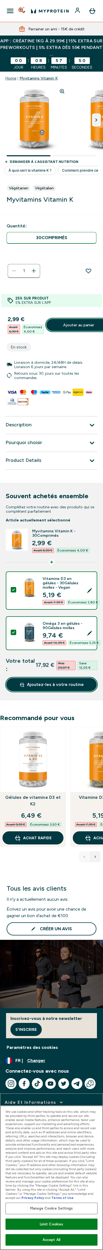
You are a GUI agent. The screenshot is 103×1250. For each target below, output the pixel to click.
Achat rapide (37, 838)
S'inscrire (26, 1029)
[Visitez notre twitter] (63, 1083)
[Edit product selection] (89, 590)
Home (10, 78)
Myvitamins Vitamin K (39, 78)
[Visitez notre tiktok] (37, 1083)
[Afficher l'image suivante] (96, 120)
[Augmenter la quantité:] (34, 270)
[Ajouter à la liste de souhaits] (88, 271)
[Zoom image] (62, 91)
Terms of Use (62, 1198)
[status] (24, 270)
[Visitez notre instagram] (10, 1083)
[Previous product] (84, 856)
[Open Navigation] (10, 11)
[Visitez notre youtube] (50, 1083)
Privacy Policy (32, 1198)
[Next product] (95, 856)
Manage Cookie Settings (51, 1208)
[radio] (51, 238)
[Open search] (22, 11)
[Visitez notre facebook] (24, 1083)
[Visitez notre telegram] (76, 1083)
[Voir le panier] (92, 11)
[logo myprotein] (50, 11)
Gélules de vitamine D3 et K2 (33, 800)
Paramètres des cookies (32, 1047)
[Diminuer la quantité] (14, 270)
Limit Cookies (51, 1224)
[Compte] (78, 11)
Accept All (51, 1240)
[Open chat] (90, 1083)
